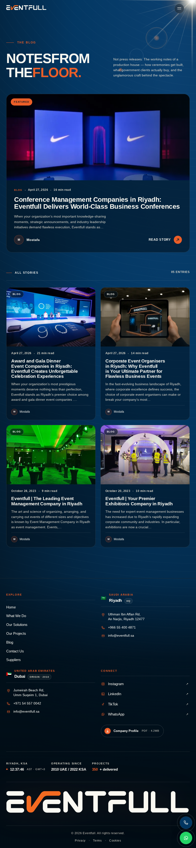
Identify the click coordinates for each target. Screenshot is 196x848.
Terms (97, 840)
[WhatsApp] (186, 838)
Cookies (115, 840)
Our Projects (16, 633)
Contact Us (15, 651)
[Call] (186, 822)
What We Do (16, 616)
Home (11, 607)
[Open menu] (179, 8)
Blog (9, 642)
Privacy (80, 840)
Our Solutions (16, 625)
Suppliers (13, 660)
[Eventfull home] (26, 7)
